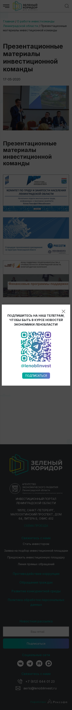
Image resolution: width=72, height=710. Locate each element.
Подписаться (36, 375)
